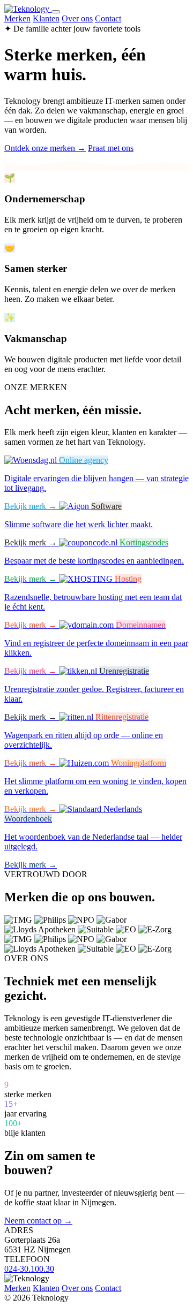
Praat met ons (110, 148)
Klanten (46, 18)
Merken (17, 18)
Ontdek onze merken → (45, 148)
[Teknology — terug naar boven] (27, 8)
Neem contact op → (38, 1220)
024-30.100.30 (29, 1268)
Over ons (77, 18)
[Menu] (55, 11)
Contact (108, 18)
